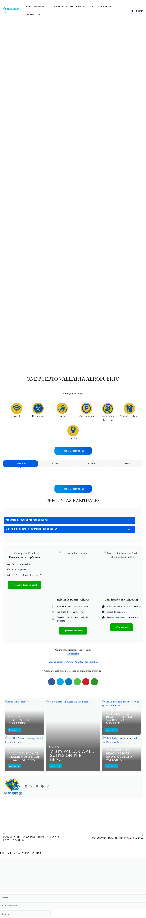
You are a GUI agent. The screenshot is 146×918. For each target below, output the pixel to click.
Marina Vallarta (56, 661)
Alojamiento (73, 653)
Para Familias (91, 661)
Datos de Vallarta (81, 7)
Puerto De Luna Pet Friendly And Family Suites (31, 838)
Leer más (53, 766)
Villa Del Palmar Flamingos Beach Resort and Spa (24, 756)
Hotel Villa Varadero (19, 721)
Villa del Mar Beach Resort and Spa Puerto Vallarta (119, 754)
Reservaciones (35, 7)
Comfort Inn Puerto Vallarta (117, 838)
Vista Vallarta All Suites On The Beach (72, 755)
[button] (69, 520)
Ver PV (104, 7)
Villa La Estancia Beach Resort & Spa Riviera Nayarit (121, 718)
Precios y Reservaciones (74, 451)
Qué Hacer (57, 7)
